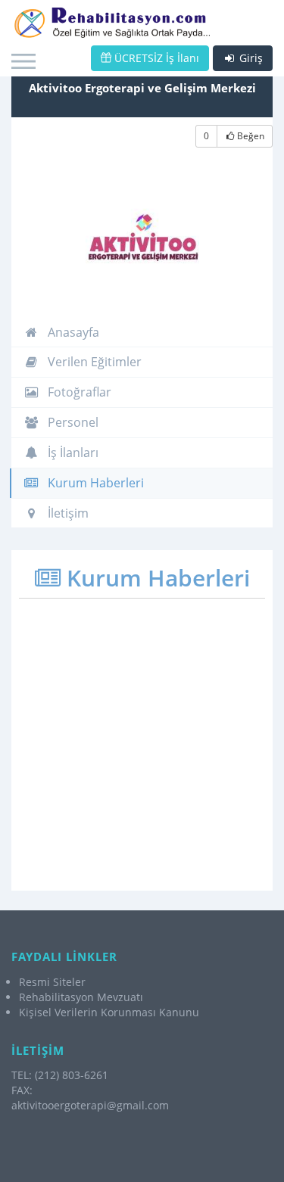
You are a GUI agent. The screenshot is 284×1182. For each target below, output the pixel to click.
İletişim (67, 513)
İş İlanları (71, 452)
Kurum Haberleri (94, 482)
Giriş (249, 58)
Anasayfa (72, 332)
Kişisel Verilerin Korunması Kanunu (109, 1012)
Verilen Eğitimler (93, 361)
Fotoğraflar (78, 392)
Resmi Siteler (52, 982)
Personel (71, 422)
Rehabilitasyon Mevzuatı (81, 997)
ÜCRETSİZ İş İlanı (155, 58)
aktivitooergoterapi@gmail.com (90, 1105)
